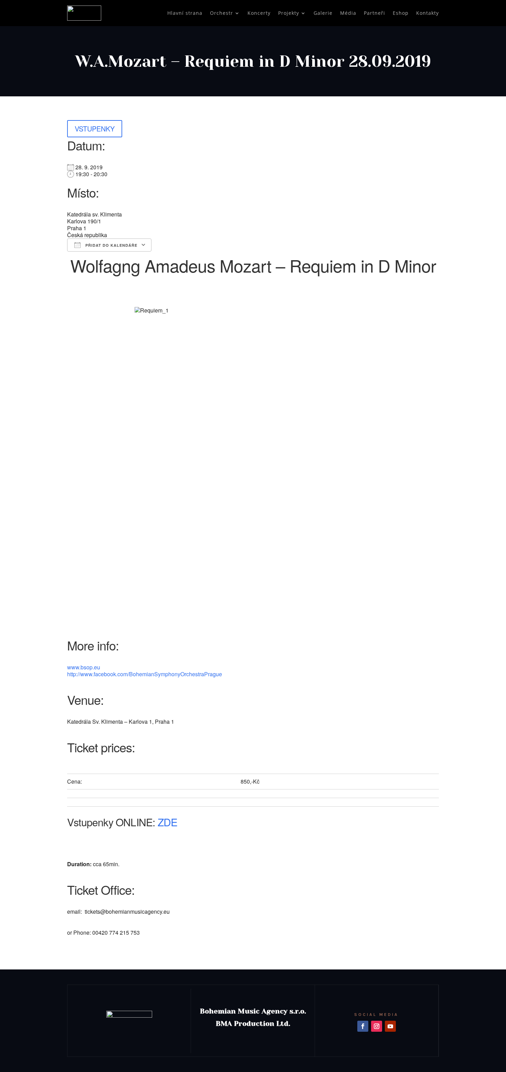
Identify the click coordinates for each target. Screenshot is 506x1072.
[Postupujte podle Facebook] (362, 1026)
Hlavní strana (184, 13)
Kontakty (427, 13)
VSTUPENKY (95, 129)
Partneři (374, 13)
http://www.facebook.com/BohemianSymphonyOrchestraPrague (144, 674)
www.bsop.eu (83, 667)
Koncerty (259, 13)
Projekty (288, 13)
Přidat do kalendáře (110, 245)
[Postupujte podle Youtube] (390, 1026)
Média (348, 13)
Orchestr (221, 13)
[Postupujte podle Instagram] (376, 1026)
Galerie (323, 13)
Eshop (401, 13)
